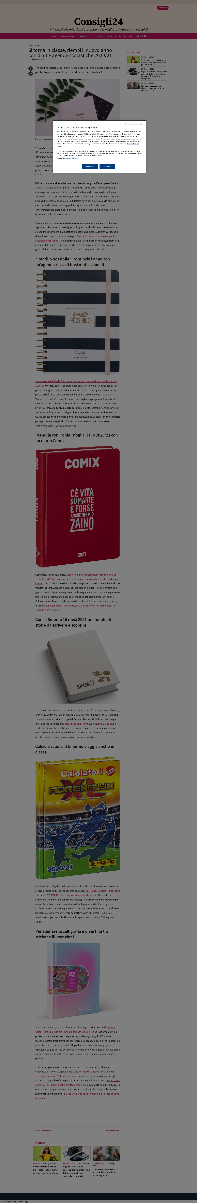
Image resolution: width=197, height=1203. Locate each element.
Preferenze (90, 167)
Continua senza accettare (133, 124)
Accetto (107, 167)
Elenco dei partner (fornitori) (68, 158)
